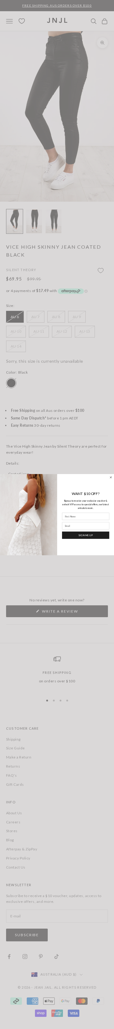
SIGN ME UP (85, 534)
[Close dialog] (110, 477)
